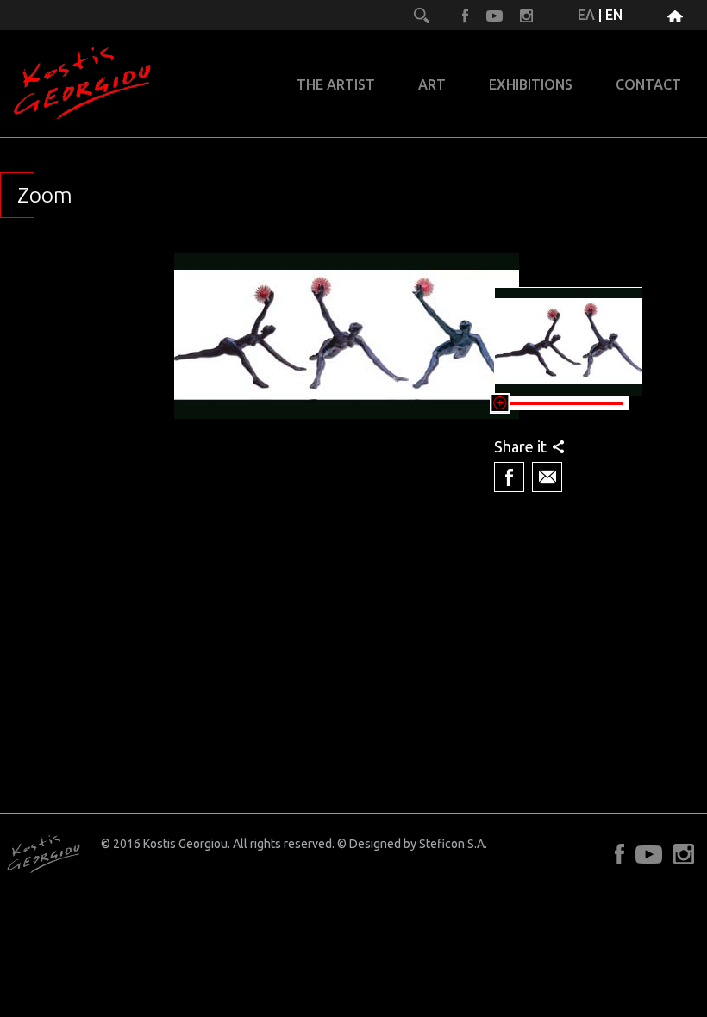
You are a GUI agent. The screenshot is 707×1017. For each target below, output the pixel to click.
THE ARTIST (336, 85)
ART (432, 85)
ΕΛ (586, 14)
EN (614, 14)
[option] (346, 425)
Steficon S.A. (453, 844)
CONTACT (648, 85)
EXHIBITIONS (530, 85)
